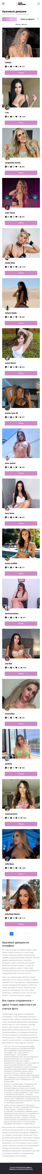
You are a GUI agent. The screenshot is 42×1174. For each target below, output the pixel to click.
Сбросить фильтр (21, 24)
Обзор (21, 73)
